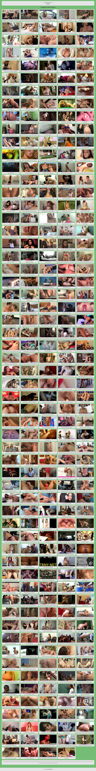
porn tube (48, 3)
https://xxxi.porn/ (47, 2)
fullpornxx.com (49, 769)
